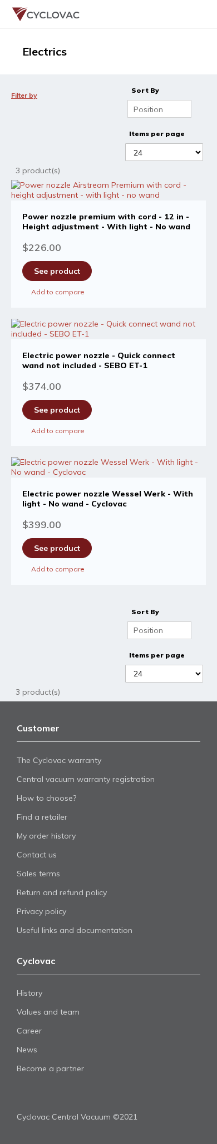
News (27, 1050)
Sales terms (38, 874)
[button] (108, 292)
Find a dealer (173, 14)
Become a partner (50, 1068)
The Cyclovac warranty (59, 760)
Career (29, 1031)
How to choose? (46, 798)
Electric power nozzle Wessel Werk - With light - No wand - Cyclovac (107, 499)
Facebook (24, 1095)
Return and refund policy (62, 892)
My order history (46, 836)
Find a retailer (42, 817)
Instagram (61, 1095)
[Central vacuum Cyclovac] (39, 14)
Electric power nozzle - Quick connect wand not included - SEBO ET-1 (98, 360)
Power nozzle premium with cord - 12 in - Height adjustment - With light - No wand (106, 222)
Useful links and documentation (74, 930)
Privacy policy (41, 911)
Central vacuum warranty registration (86, 779)
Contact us (37, 855)
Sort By (145, 90)
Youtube (43, 1095)
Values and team (48, 1012)
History (29, 993)
